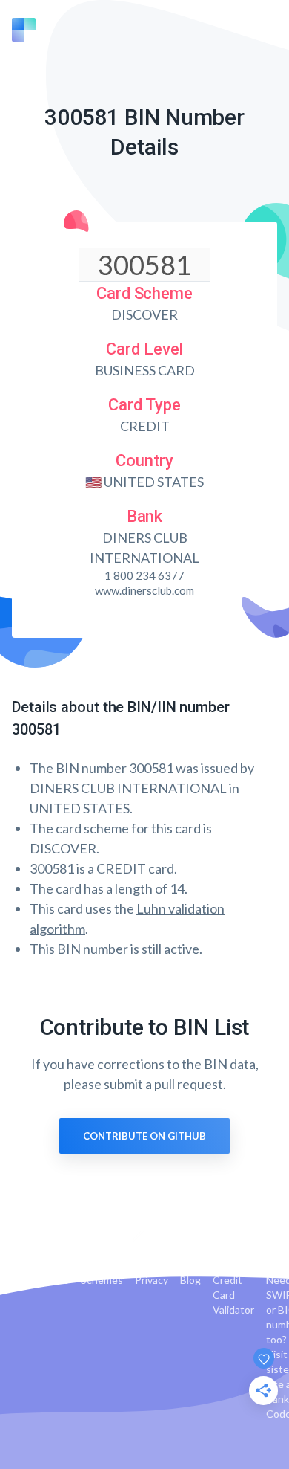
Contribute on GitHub (144, 1136)
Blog (190, 1279)
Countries (45, 1279)
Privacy (151, 1279)
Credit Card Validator (233, 1294)
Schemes (102, 1279)
